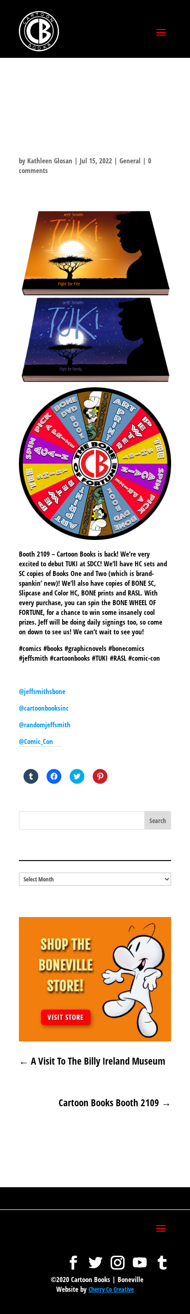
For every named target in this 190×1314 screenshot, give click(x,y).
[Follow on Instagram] (117, 1258)
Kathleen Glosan (49, 160)
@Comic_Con (36, 741)
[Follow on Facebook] (73, 1258)
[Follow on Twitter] (95, 1258)
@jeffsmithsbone (42, 691)
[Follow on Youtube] (140, 1258)
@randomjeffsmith (45, 724)
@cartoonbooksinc (45, 708)
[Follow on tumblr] (162, 1258)
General (130, 160)
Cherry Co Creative (111, 1289)
